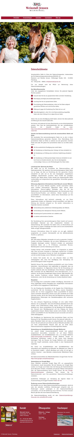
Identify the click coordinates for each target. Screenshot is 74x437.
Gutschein (38, 18)
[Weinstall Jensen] (37, 9)
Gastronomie (48, 18)
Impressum (57, 434)
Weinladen (16, 18)
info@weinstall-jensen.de (53, 81)
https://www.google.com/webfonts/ (41, 336)
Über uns (58, 18)
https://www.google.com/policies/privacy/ (42, 358)
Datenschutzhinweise (67, 434)
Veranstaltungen (27, 18)
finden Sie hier (57, 380)
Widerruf (9, 425)
